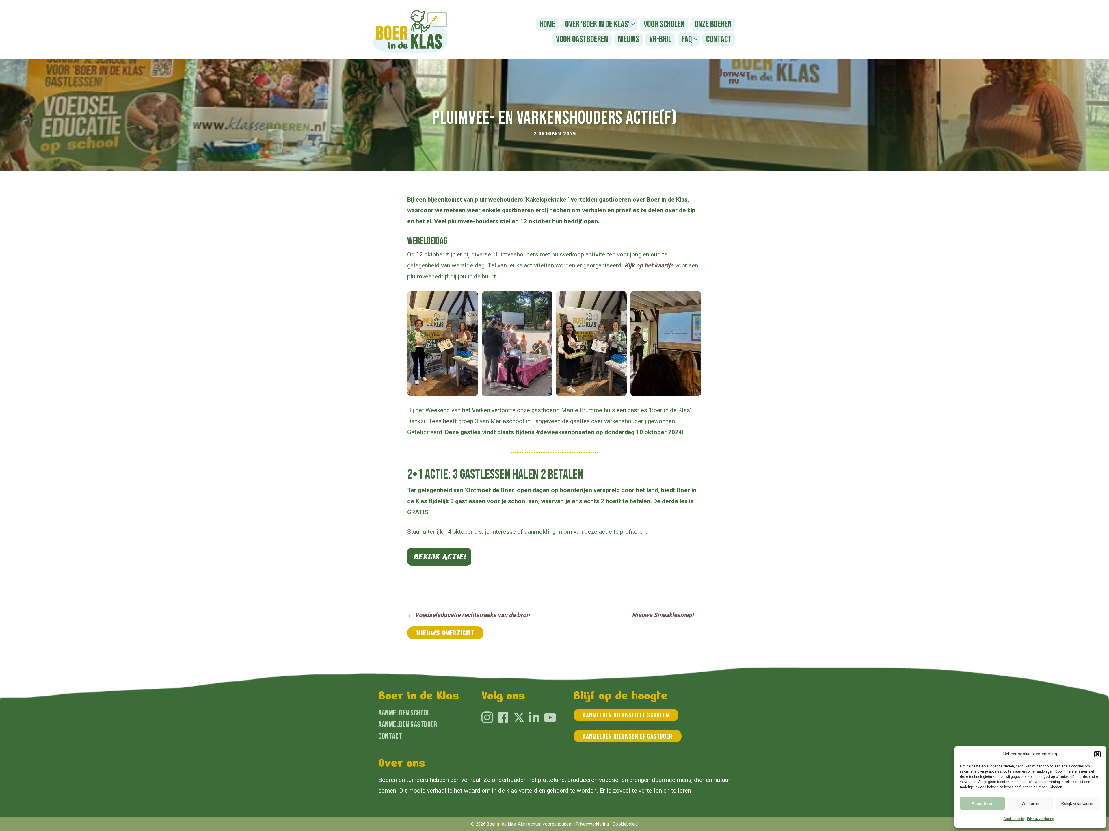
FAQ (687, 39)
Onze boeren (713, 24)
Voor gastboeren (582, 39)
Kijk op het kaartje (648, 265)
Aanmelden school (404, 713)
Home (547, 24)
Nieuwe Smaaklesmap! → (666, 614)
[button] (1097, 754)
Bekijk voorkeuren (1078, 803)
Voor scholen (664, 24)
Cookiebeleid (1014, 819)
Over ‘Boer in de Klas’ (597, 24)
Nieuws (628, 39)
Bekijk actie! (439, 557)
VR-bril (660, 39)
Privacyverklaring (1040, 819)
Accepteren (982, 803)
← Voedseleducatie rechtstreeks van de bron (468, 614)
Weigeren (1030, 803)
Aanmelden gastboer (407, 724)
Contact (719, 39)
